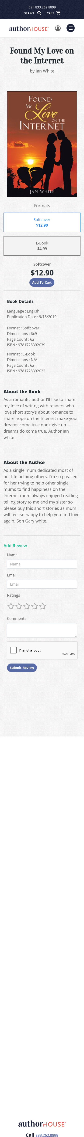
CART (51, 13)
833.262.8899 (45, 7)
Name (12, 554)
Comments (16, 618)
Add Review (15, 545)
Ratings (13, 595)
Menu (72, 27)
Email (12, 575)
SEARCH (30, 13)
